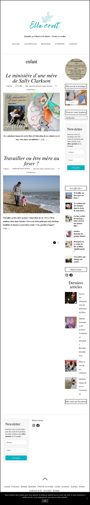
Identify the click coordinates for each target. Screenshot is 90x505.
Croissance (15, 486)
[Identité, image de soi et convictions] (71, 383)
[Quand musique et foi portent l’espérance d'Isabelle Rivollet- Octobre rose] (71, 323)
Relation (24, 486)
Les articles (30, 44)
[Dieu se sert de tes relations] (71, 366)
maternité (49, 86)
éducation (36, 169)
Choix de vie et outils (21, 169)
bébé (26, 86)
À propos (59, 44)
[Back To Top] (45, 479)
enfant (44, 86)
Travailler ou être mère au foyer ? (31, 160)
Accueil (16, 44)
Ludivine (9, 86)
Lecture (18, 86)
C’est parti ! (76, 167)
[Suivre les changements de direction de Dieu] (71, 298)
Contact (73, 44)
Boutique (46, 44)
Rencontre (32, 486)
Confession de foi (35, 490)
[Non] (87, 498)
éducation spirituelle (35, 86)
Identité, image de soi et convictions (83, 386)
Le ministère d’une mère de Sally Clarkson (31, 78)
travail (53, 169)
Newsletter (47, 490)
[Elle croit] (45, 30)
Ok (45, 501)
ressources (65, 486)
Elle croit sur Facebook (76, 401)
